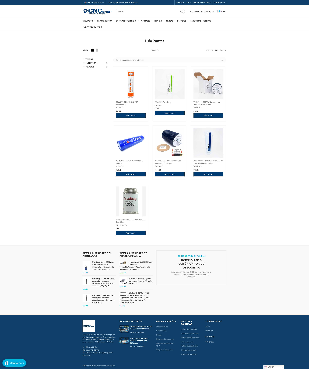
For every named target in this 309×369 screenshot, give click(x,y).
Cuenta (141, 332)
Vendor (89, 59)
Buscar (182, 11)
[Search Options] (223, 60)
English (270, 367)
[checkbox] (95, 63)
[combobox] (150, 11)
